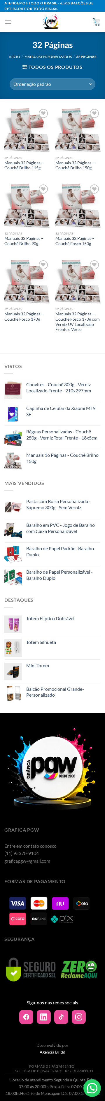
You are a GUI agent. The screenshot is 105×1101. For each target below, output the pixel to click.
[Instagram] (79, 1017)
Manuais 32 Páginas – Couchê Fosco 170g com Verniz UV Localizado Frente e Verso (77, 322)
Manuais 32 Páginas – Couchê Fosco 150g (74, 241)
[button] (92, 1088)
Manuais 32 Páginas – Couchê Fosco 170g (23, 317)
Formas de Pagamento (52, 1066)
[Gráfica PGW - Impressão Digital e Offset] (51, 22)
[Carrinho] (96, 22)
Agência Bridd (52, 1051)
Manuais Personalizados (48, 56)
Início (14, 56)
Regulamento (79, 1070)
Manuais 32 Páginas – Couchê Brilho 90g (23, 241)
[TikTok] (61, 1017)
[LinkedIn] (44, 1017)
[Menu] (7, 22)
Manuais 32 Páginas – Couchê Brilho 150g (74, 165)
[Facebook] (26, 1017)
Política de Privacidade (37, 1070)
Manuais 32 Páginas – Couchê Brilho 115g (23, 165)
